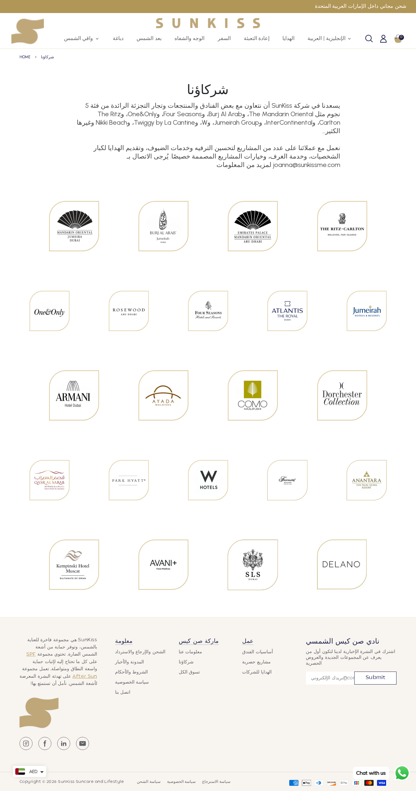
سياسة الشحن (148, 782)
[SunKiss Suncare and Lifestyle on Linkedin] (63, 748)
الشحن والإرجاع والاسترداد (140, 652)
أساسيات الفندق (257, 652)
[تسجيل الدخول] (383, 39)
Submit (375, 677)
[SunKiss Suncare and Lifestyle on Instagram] (26, 748)
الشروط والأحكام (131, 672)
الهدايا (288, 38)
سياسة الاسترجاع (216, 782)
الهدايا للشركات (257, 672)
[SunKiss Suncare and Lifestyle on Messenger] (82, 748)
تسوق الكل (189, 672)
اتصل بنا (123, 692)
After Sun (84, 676)
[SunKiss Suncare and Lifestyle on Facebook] (44, 748)
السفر (224, 38)
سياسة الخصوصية (132, 682)
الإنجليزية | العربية (329, 38)
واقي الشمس (82, 38)
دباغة (118, 38)
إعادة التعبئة (257, 38)
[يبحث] (369, 39)
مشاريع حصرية (256, 662)
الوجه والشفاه (190, 38)
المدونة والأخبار (129, 662)
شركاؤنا (47, 57)
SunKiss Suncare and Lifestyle (91, 782)
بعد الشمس (149, 38)
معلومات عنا (190, 652)
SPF (31, 654)
